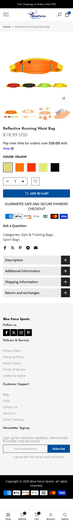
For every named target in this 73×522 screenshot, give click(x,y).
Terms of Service (14, 369)
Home (7, 26)
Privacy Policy (12, 351)
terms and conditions (49, 457)
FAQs (6, 401)
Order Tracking (13, 419)
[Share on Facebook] (5, 248)
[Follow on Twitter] (13, 332)
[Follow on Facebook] (6, 332)
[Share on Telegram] (28, 248)
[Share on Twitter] (12, 248)
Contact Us (10, 407)
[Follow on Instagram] (21, 332)
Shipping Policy (13, 357)
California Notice (14, 376)
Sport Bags (11, 239)
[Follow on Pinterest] (28, 332)
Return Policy (12, 363)
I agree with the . (39, 457)
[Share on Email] (36, 248)
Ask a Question (14, 226)
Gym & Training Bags (37, 234)
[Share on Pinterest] (20, 248)
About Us (9, 413)
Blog (6, 394)
